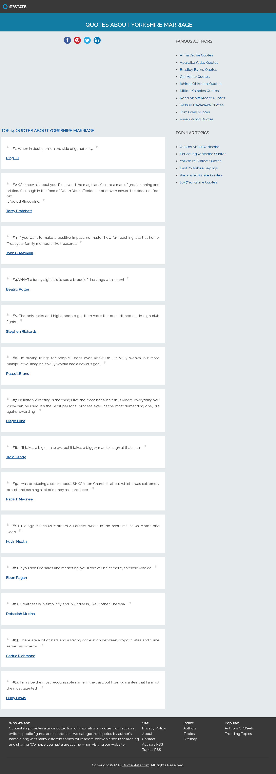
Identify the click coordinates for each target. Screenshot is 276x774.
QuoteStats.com (135, 765)
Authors (190, 728)
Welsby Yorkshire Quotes (201, 175)
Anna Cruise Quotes (196, 55)
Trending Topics (238, 733)
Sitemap (190, 739)
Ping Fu (12, 158)
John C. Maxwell (19, 253)
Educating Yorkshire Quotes (203, 154)
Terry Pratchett (19, 211)
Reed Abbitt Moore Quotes (202, 98)
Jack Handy (16, 457)
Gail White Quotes (195, 76)
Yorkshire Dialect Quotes (200, 161)
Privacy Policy (154, 728)
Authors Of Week (239, 728)
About (147, 733)
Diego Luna (15, 421)
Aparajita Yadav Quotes (199, 62)
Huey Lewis (16, 698)
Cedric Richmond (20, 656)
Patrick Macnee (19, 499)
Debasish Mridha (20, 613)
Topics (189, 733)
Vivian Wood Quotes (197, 119)
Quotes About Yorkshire (199, 147)
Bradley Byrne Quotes (198, 69)
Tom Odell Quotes (195, 112)
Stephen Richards (21, 331)
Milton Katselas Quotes (199, 91)
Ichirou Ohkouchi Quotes (200, 83)
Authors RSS (152, 744)
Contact (148, 739)
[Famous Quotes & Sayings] (14, 9)
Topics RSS (151, 749)
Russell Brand (17, 373)
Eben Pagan (16, 577)
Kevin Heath (16, 541)
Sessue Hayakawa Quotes (202, 105)
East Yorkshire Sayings (199, 168)
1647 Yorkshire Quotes (198, 182)
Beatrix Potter (17, 289)
